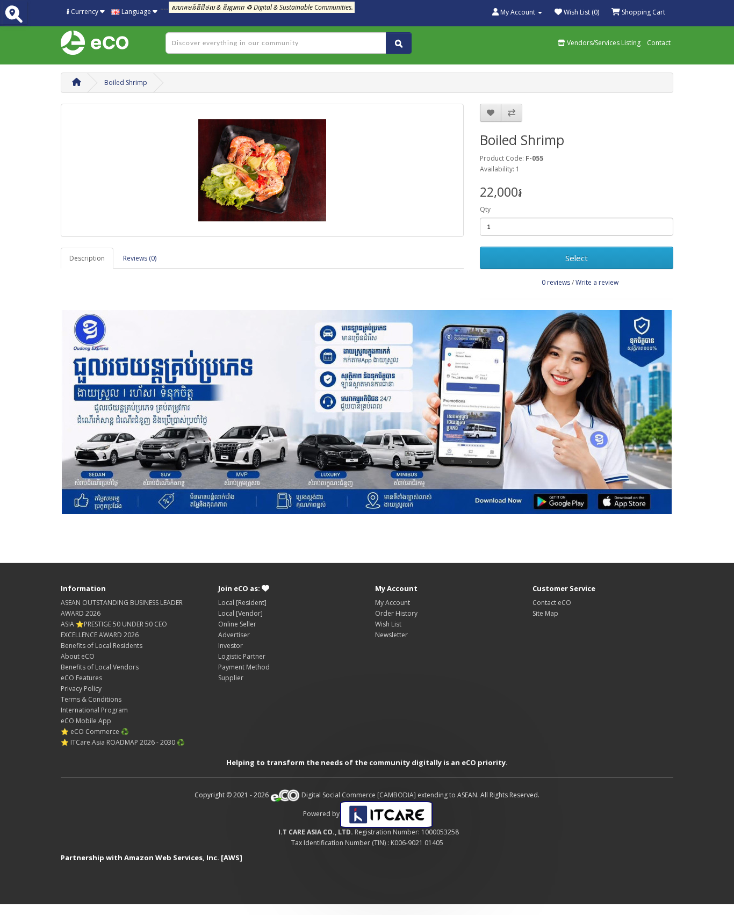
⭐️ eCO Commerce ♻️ (95, 731)
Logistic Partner (241, 656)
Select (576, 258)
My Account (392, 602)
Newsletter (391, 634)
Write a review (596, 282)
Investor (230, 645)
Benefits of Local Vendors (100, 667)
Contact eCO (551, 602)
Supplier (230, 677)
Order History (396, 613)
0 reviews (556, 282)
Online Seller (237, 624)
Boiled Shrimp (125, 82)
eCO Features (81, 677)
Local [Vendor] (240, 613)
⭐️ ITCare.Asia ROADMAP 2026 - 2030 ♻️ (123, 742)
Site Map (545, 613)
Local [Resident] (242, 602)
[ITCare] (386, 813)
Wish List (388, 624)
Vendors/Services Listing (603, 42)
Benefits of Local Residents (101, 645)
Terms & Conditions (91, 699)
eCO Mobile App (86, 720)
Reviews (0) (139, 258)
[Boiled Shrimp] (262, 170)
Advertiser (234, 634)
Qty (485, 209)
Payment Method (244, 667)
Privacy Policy (81, 688)
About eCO (78, 656)
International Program (94, 710)
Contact (659, 42)
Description (87, 258)
